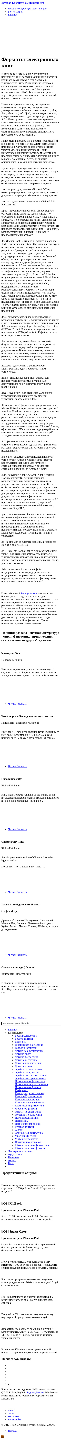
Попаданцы (21, 1120)
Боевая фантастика (26, 1035)
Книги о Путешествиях (28, 1096)
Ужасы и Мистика (25, 1135)
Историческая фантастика (30, 1081)
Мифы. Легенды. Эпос (28, 1111)
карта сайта (14, 1419)
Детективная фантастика (29, 1050)
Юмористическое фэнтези (30, 1148)
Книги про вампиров (27, 1099)
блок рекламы (29, 593)
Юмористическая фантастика (32, 1145)
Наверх (12, 1430)
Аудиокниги (15, 1154)
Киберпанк (21, 1090)
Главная (12, 1029)
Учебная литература (26, 1139)
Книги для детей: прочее (29, 1093)
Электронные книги (20, 1151)
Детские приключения (28, 1063)
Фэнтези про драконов (28, 1142)
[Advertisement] (21, 36)
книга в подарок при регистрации (27, 8)
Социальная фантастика (29, 1132)
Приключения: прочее (27, 1123)
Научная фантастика (26, 1117)
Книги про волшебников (29, 1102)
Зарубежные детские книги (31, 1075)
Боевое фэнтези (24, 1038)
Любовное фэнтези (26, 1108)
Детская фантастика (26, 1056)
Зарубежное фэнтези (27, 1072)
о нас (11, 1410)
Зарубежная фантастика (28, 1069)
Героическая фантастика (29, 1044)
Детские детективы (26, 1060)
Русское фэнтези (24, 1126)
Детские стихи (23, 1066)
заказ (11, 1413)
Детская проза (23, 1053)
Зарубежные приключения (30, 1078)
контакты (13, 1416)
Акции (12, 1160)
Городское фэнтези (26, 1047)
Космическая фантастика (29, 1105)
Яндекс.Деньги (35, 1392)
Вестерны (20, 1041)
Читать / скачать (17, 703)
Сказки (19, 1129)
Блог (11, 1163)
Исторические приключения (31, 1084)
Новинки (13, 1157)
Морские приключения (28, 1114)
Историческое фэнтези (28, 1087)
